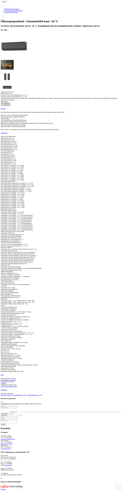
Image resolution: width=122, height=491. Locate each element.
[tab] (61, 108)
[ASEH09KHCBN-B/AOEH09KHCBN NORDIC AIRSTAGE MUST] (14, 59)
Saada (3, 424)
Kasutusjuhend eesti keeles (8, 380)
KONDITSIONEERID (11, 12)
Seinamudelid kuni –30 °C (35, 395)
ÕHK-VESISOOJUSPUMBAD (13, 10)
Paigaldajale (4, 390)
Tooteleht (3, 383)
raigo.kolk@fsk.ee (6, 448)
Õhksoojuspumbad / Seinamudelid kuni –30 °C (14, 395)
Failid (2, 375)
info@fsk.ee (8, 465)
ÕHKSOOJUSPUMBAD (11, 9)
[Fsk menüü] (1, 6)
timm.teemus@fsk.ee (7, 444)
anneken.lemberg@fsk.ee (8, 439)
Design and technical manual (9, 386)
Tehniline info (4, 133)
